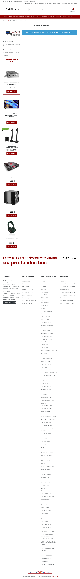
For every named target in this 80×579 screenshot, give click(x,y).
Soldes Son (44, 294)
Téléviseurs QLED (45, 463)
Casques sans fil (45, 414)
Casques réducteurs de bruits (48, 416)
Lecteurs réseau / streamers (67, 286)
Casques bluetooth (46, 411)
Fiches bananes (45, 507)
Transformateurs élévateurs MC (49, 350)
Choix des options (11, 184)
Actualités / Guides (27, 303)
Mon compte (49, 3)
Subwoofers (44, 342)
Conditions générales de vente (30, 298)
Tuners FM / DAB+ (45, 361)
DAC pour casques (46, 422)
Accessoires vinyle (46, 527)
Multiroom (33, 16)
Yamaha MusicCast (46, 450)
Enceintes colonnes (46, 322)
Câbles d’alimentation (46, 516)
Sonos (42, 447)
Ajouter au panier (11, 91)
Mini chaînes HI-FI (45, 367)
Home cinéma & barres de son (19, 16)
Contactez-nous (66, 3)
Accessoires (58, 16)
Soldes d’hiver (44, 292)
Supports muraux (45, 469)
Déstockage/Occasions (66, 16)
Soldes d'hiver (7, 16)
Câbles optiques (45, 499)
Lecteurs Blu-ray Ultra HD (47, 400)
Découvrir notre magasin (10, 302)
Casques (28, 16)
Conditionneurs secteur (47, 518)
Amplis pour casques (46, 425)
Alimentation (44, 513)
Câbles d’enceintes (46, 510)
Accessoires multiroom (47, 452)
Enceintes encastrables (47, 333)
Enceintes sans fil (45, 330)
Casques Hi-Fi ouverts (46, 405)
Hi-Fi (11, 16)
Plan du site (55, 576)
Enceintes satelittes (46, 386)
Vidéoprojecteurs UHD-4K (47, 466)
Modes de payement (27, 292)
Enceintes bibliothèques (47, 325)
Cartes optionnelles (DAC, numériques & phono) (48, 530)
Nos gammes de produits (47, 564)
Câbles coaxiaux (45, 502)
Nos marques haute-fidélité (38, 3)
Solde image (32, 1)
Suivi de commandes (27, 289)
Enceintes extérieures (46, 336)
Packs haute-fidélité (46, 370)
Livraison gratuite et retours (16, 1)
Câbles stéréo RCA (46, 493)
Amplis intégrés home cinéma (48, 375)
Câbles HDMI (44, 521)
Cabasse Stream (45, 441)
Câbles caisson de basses (47, 504)
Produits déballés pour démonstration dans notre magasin (47, 548)
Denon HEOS (44, 444)
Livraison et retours (27, 295)
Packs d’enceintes (45, 383)
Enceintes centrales (46, 392)
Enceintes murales (46, 328)
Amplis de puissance (46, 311)
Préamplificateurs (45, 316)
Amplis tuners (44, 314)
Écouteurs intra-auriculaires (48, 419)
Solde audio (25, 1)
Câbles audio (44, 490)
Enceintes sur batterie (46, 474)
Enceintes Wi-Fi (45, 477)
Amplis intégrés (45, 302)
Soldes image (44, 297)
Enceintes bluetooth (46, 480)
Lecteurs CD (44, 353)
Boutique (28, 3)
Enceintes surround (46, 389)
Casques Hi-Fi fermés (46, 408)
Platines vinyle (45, 344)
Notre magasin (57, 3)
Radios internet (45, 485)
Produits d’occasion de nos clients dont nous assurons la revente (48, 542)
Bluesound (44, 438)
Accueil (6, 1)
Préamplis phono (45, 319)
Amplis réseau (44, 305)
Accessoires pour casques (48, 428)
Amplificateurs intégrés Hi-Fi (67, 292)
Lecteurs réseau (45, 356)
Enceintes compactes (50, 16)
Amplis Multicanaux (46, 433)
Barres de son (44, 380)
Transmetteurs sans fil (46, 397)
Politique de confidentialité (29, 300)
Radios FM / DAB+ (45, 482)
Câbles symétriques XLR (47, 496)
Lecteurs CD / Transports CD (67, 284)
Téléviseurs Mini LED (46, 458)
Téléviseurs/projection (41, 16)
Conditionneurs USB (46, 524)
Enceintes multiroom (46, 436)
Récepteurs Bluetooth (46, 358)
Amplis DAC (44, 308)
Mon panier (25, 284)
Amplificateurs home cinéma (67, 295)
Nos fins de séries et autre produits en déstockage (47, 537)
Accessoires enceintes (46, 339)
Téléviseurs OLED (45, 460)
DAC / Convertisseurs (46, 364)
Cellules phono (45, 347)
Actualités (74, 3)
